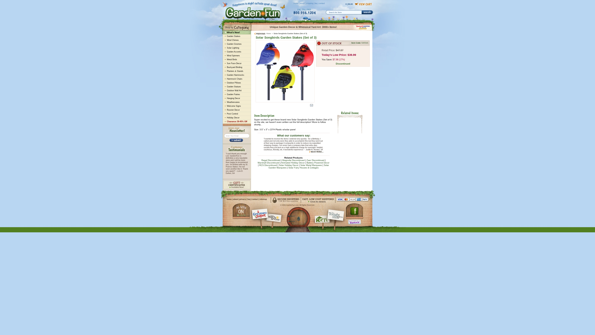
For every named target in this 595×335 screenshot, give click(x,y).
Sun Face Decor (234, 63)
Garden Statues (234, 86)
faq (316, 3)
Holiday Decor (233, 117)
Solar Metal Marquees (311, 165)
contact (322, 3)
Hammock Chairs (234, 79)
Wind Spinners (233, 55)
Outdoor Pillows (234, 83)
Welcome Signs (234, 106)
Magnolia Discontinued (293, 160)
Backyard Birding (234, 67)
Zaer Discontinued (315, 160)
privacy (242, 199)
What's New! (233, 32)
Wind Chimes (233, 40)
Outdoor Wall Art (234, 90)
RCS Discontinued (268, 165)
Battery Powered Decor (318, 162)
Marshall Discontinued (268, 162)
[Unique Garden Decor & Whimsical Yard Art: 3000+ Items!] (312, 31)
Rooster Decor (233, 110)
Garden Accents (234, 52)
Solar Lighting (233, 48)
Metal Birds (232, 59)
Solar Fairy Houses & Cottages (303, 167)
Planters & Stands (235, 71)
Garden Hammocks (235, 75)
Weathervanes (233, 102)
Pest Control (232, 114)
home (296, 3)
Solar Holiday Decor (288, 165)
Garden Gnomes (234, 44)
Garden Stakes (233, 36)
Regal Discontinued (270, 160)
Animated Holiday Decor (293, 162)
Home (268, 33)
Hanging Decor (233, 98)
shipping (309, 3)
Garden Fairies (233, 94)
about (302, 3)
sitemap (263, 199)
